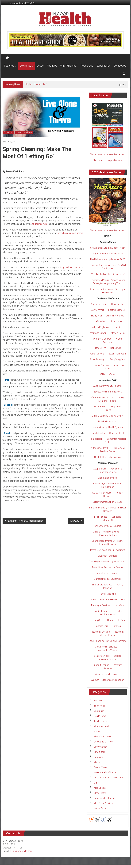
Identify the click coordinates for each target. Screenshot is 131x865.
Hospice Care (101, 626)
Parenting (98, 757)
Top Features (100, 721)
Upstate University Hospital (107, 457)
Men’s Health (100, 793)
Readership (87, 65)
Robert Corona (96, 353)
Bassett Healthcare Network (108, 391)
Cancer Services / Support (107, 526)
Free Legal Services (100, 605)
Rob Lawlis (115, 348)
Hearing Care (96, 620)
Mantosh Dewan (98, 333)
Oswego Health (116, 433)
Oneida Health (98, 433)
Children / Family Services (106, 531)
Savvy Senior (100, 747)
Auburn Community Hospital (107, 386)
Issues (40, 65)
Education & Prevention (107, 573)
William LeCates (108, 374)
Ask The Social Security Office (109, 777)
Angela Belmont (98, 304)
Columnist (25, 65)
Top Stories (99, 705)
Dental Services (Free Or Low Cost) (107, 550)
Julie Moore (116, 321)
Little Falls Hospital (107, 421)
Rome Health (96, 439)
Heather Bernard (116, 310)
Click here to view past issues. (108, 160)
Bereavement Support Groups (108, 502)
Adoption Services (107, 478)
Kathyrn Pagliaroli (100, 327)
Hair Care (119, 605)
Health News (100, 716)
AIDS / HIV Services (102, 492)
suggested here (39, 224)
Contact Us (120, 65)
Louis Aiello (118, 327)
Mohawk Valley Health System (107, 427)
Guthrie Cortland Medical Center (107, 415)
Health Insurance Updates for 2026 (107, 259)
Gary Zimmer (97, 310)
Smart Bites (99, 752)
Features (9, 65)
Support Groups (101, 665)
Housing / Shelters (100, 632)
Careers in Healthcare (104, 798)
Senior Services (102, 656)
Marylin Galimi (118, 333)
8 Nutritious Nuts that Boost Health (107, 248)
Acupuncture (99, 468)
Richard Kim (100, 348)
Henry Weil (96, 315)
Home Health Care (116, 620)
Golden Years (100, 767)
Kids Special (100, 788)
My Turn (98, 762)
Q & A (96, 782)
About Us (52, 65)
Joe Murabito (99, 321)
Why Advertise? (68, 65)
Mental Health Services (106, 646)
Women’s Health (102, 726)
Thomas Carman (100, 365)
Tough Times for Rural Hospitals (107, 253)
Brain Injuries (100, 517)
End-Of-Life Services (102, 584)
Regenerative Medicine (108, 650)
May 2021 (75, 521)
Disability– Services (107, 555)
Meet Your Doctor (103, 736)
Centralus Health (99, 397)
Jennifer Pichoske (115, 315)
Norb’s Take (100, 808)
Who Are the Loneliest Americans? (108, 274)
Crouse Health (99, 406)
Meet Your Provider (103, 803)
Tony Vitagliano (118, 359)
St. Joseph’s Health (99, 448)
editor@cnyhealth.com (21, 851)
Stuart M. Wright (98, 359)
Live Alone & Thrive (24, 132)
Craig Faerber (118, 304)
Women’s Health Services (107, 674)
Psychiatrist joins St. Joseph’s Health (25, 521)
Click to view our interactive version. (107, 154)
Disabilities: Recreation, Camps (107, 567)
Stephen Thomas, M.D (36, 84)
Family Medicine (108, 593)
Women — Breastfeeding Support (107, 680)
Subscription (103, 65)
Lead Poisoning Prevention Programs (108, 641)
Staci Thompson (117, 353)
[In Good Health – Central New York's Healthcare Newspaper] (7, 58)
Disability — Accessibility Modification (107, 561)
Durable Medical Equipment (107, 579)
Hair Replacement (102, 611)
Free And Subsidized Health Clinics (107, 599)
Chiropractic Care (108, 535)
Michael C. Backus (102, 338)
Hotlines (116, 626)
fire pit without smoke (70, 267)
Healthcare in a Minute (105, 772)
